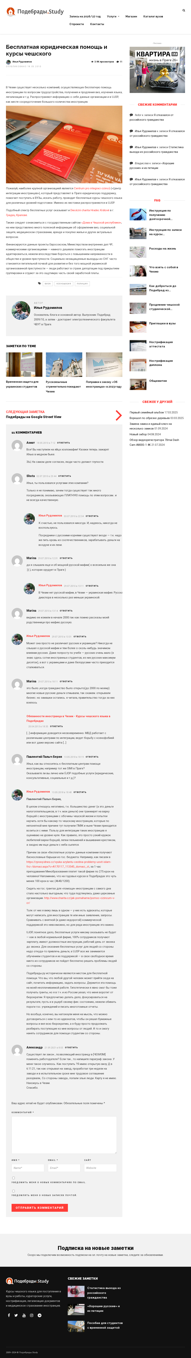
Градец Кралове (16, 215)
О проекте (76, 24)
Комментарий (23, 1112)
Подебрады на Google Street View (33, 417)
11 (121, 61)
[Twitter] (16, 1315)
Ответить (63, 443)
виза (48, 284)
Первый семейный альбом (147, 412)
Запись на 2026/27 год (85, 16)
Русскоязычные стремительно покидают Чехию (63, 386)
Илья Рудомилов (22, 61)
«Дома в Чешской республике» (101, 222)
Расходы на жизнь (162, 248)
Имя (16, 1160)
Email (53, 1160)
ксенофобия (64, 284)
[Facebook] (9, 1315)
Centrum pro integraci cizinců (92, 188)
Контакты (97, 24)
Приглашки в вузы (162, 323)
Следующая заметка (25, 412)
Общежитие (158, 381)
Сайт (87, 1160)
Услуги (111, 16)
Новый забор (138, 434)
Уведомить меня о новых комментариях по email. (49, 1182)
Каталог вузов (153, 16)
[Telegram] (39, 1315)
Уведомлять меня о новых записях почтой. (44, 1195)
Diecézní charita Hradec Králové (90, 210)
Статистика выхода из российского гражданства (104, 1292)
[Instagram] (31, 1315)
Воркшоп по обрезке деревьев (150, 418)
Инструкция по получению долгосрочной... (161, 215)
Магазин (131, 16)
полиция (82, 284)
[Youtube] (24, 1315)
